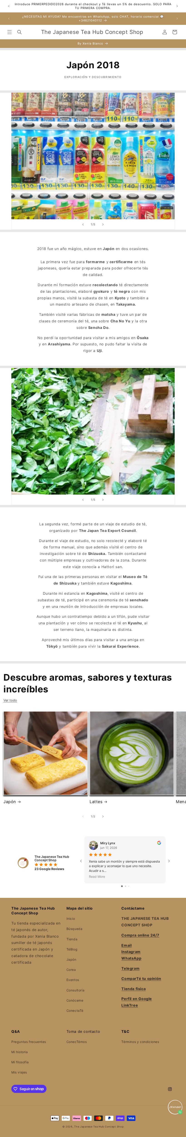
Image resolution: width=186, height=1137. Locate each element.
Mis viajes (19, 1072)
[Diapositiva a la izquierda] (83, 816)
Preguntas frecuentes (28, 1042)
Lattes (96, 801)
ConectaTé (74, 1010)
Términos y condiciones (140, 1042)
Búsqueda (74, 929)
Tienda (72, 939)
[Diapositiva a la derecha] (103, 816)
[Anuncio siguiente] (177, 6)
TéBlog (72, 949)
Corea (71, 970)
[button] (10, 32)
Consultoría (75, 990)
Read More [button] (97, 876)
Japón (9, 801)
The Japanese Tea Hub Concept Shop (99, 1126)
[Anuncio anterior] (9, 6)
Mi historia (19, 1052)
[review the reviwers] (159, 843)
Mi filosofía (20, 1062)
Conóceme (74, 1000)
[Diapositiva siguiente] (103, 224)
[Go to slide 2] (125, 886)
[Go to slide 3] (128, 886)
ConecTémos (76, 1042)
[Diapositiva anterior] (83, 224)
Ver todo (10, 700)
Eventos (72, 980)
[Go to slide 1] (122, 886)
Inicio (70, 918)
